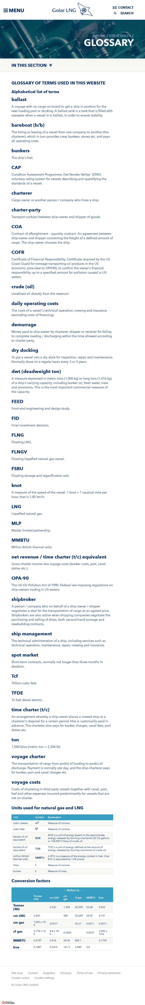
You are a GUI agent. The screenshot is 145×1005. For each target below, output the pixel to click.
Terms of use (85, 973)
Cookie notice (20, 978)
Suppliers (49, 973)
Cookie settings (44, 978)
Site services (120, 36)
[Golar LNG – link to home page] (72, 9)
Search (127, 13)
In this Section (29, 65)
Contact (126, 7)
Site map (17, 973)
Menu (16, 10)
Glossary (65, 973)
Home (101, 36)
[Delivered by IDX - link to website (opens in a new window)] (23, 993)
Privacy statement (109, 973)
